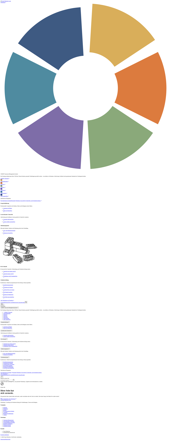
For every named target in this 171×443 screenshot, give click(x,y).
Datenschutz (7, 439)
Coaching (3, 302)
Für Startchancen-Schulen (8, 411)
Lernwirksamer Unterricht (8, 421)
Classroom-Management (8, 420)
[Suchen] (26, 302)
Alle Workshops (4, 373)
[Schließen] (2, 377)
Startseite (5, 407)
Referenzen (15, 302)
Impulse (5, 410)
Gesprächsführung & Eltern (9, 422)
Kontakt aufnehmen (5, 434)
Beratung (6, 302)
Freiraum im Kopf (7, 424)
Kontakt (23, 302)
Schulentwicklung (7, 426)
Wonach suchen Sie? (5, 378)
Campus (19, 302)
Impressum (3, 439)
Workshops (3, 2)
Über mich (10, 302)
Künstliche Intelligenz (7, 423)
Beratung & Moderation (8, 413)
